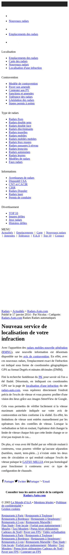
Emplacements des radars (23, 58)
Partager (9, 481)
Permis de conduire (20, 197)
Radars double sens (20, 122)
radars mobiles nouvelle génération (47, 347)
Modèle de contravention (23, 83)
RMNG (6, 352)
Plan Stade (7, 525)
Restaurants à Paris (12, 515)
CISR (12, 187)
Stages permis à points (22, 103)
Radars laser (16, 194)
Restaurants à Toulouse (38, 515)
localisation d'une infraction (42, 385)
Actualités (7, 232)
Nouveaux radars (19, 64)
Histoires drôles (18, 223)
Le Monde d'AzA (21, 502)
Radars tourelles (18, 132)
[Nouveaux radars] (12, 15)
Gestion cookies (10, 509)
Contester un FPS (31, 551)
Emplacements (24, 232)
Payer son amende (19, 86)
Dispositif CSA (18, 181)
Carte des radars (18, 61)
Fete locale (22, 525)
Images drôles (17, 216)
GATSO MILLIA (32, 461)
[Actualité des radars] (18, 42)
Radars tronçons (18, 148)
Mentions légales (44, 502)
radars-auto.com (10, 390)
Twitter (22, 481)
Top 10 (47, 235)
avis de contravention (36, 356)
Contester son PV (19, 90)
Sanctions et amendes (21, 93)
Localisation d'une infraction (25, 67)
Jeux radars (15, 219)
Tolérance (24, 235)
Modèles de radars (19, 158)
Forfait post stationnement (45, 525)
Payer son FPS (32, 532)
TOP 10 (13, 213)
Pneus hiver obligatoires (44, 528)
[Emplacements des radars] (12, 29)
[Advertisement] (34, 273)
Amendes (9, 235)
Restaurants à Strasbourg (45, 518)
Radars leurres (17, 155)
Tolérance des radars (21, 96)
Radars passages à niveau (23, 145)
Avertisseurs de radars (21, 177)
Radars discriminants (21, 129)
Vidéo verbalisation (54, 532)
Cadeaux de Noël (11, 532)
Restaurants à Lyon (12, 522)
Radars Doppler (18, 190)
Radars (5, 311)
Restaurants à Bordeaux (15, 518)
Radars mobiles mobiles (22, 138)
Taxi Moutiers (20, 528)
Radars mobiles (18, 135)
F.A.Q (36, 235)
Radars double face (20, 125)
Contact (59, 235)
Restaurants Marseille (38, 522)
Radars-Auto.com (37, 311)
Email (46, 481)
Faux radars (15, 162)
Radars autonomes (19, 152)
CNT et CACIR (18, 184)
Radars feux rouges (20, 142)
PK (41, 376)
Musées (5, 528)
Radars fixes (16, 119)
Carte (40, 232)
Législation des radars (21, 100)
